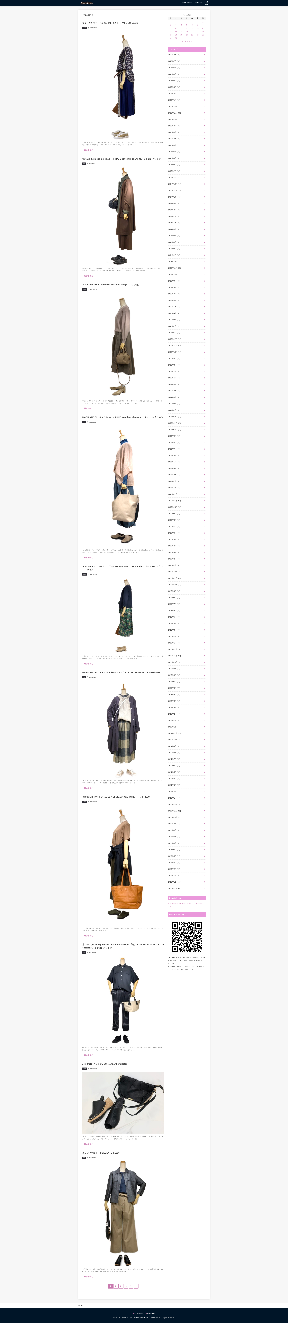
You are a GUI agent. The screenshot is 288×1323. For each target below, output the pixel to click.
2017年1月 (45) (174, 798)
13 (192, 28)
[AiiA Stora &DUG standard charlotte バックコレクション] (123, 396)
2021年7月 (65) (174, 449)
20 (192, 31)
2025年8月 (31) (174, 132)
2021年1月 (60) (174, 488)
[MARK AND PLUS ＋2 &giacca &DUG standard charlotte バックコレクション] (123, 545)
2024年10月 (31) (174, 197)
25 (181, 35)
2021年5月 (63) (174, 462)
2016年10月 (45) (174, 817)
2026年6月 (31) (174, 68)
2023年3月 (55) (174, 320)
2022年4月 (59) (174, 391)
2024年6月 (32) (174, 223)
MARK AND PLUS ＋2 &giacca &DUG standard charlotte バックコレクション (122, 417)
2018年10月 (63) (174, 662)
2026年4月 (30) (174, 81)
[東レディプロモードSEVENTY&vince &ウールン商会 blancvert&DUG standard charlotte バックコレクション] (123, 1043)
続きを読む (88, 150)
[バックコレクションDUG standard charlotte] (123, 1132)
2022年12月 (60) (174, 339)
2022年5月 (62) (174, 384)
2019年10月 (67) (174, 585)
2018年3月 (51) (174, 707)
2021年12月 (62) (174, 417)
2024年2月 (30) (174, 249)
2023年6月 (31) (174, 300)
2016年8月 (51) (174, 830)
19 (187, 31)
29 (203, 35)
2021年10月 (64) (174, 430)
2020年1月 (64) (174, 565)
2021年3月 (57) (174, 475)
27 (192, 35)
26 (187, 35)
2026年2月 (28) (174, 93)
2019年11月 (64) (174, 578)
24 (176, 35)
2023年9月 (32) (174, 281)
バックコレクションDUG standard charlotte (104, 1064)
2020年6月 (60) (174, 533)
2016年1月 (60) (174, 875)
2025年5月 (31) (174, 152)
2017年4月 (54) (174, 778)
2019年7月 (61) (174, 604)
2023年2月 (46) (174, 326)
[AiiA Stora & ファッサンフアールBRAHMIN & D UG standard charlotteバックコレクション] (123, 651)
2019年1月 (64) (174, 643)
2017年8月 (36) (174, 753)
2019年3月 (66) (174, 630)
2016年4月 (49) (174, 856)
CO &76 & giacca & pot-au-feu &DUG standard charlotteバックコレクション (121, 159)
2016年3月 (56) (174, 862)
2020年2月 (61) (174, 559)
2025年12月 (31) (174, 106)
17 (176, 31)
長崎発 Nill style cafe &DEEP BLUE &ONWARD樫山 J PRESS (116, 797)
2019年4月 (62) (174, 623)
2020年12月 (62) (174, 494)
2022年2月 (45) (174, 404)
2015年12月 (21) (174, 882)
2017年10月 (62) (174, 740)
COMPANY (199, 3)
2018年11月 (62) (174, 656)
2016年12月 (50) (174, 804)
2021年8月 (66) (174, 442)
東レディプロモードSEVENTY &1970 (101, 1153)
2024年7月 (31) (174, 216)
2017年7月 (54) (174, 759)
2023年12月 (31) (174, 261)
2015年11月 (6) (174, 888)
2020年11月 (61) (174, 501)
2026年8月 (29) (174, 55)
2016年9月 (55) (174, 824)
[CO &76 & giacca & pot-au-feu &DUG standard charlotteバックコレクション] (123, 263)
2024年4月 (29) (174, 236)
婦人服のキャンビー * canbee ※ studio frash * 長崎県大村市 (139, 1318)
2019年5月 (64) (174, 617)
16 (171, 31)
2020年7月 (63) (174, 526)
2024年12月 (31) (174, 184)
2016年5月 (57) (174, 850)
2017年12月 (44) (174, 727)
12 (187, 28)
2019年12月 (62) (174, 572)
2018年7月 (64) (174, 682)
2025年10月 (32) (174, 119)
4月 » (189, 41)
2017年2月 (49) (174, 791)
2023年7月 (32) (174, 294)
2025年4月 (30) (174, 158)
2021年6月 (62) (174, 455)
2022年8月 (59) (174, 365)
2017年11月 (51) (174, 733)
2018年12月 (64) (174, 649)
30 (171, 38)
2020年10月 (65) (174, 507)
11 (181, 28)
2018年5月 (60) (174, 694)
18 (181, 31)
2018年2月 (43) (174, 714)
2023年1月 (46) (174, 333)
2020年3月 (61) (174, 552)
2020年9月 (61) (174, 514)
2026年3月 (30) (174, 87)
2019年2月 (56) (174, 636)
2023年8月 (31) (174, 287)
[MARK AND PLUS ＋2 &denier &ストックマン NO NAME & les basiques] (123, 776)
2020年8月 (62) (174, 520)
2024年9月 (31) (174, 203)
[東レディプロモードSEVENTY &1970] (123, 1264)
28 (198, 35)
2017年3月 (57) (174, 785)
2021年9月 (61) (174, 436)
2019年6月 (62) (174, 610)
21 (198, 31)
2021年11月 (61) (174, 423)
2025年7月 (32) (174, 139)
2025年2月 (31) (174, 171)
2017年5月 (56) (174, 772)
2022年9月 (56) (174, 358)
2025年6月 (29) (174, 145)
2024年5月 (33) (174, 229)
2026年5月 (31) (174, 74)
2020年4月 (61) (174, 546)
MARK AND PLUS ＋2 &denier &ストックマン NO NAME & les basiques (121, 672)
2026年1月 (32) (174, 100)
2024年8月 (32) (174, 210)
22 (203, 31)
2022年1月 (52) (174, 410)
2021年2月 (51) (174, 481)
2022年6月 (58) (174, 378)
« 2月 (184, 41)
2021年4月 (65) (174, 468)
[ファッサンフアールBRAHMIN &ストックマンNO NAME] (123, 138)
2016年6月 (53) (174, 843)
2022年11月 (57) (174, 345)
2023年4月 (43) (174, 313)
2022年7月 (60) (174, 371)
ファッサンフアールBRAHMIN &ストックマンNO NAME (110, 23)
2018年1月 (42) (174, 720)
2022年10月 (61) (174, 352)
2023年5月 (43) (174, 307)
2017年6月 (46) (174, 766)
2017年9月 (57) (174, 746)
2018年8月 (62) (174, 675)
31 (176, 38)
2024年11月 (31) (174, 190)
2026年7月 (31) (174, 61)
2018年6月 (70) (174, 688)
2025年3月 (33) (174, 165)
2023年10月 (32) (174, 274)
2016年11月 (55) (174, 811)
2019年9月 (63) (174, 591)
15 (203, 28)
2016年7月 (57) (174, 837)
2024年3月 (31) (174, 242)
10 (176, 28)
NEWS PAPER (187, 3)
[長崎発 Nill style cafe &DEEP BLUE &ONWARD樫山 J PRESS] (123, 923)
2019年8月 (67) (174, 598)
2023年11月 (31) (174, 268)
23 (171, 35)
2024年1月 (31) (174, 255)
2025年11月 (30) (174, 113)
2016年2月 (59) (174, 869)
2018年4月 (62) (174, 701)
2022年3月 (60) (174, 397)
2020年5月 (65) (174, 539)
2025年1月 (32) (174, 177)
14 (198, 28)
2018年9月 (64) (174, 669)
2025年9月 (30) (174, 126)
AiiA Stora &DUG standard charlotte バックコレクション (111, 284)
